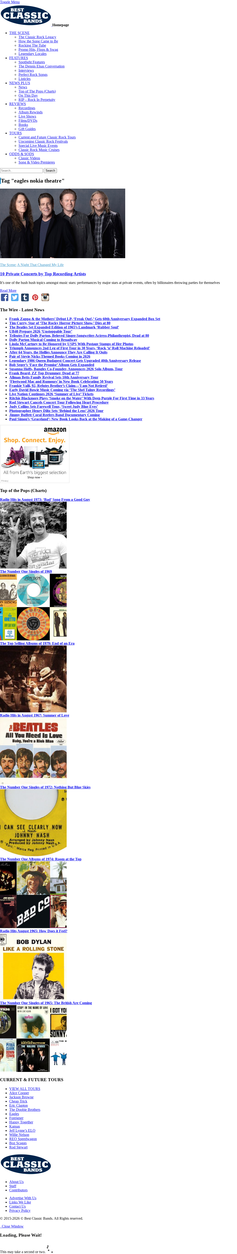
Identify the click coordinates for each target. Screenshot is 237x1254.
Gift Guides (27, 129)
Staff (12, 1186)
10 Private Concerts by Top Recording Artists (43, 273)
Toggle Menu (10, 2)
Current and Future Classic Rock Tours (47, 137)
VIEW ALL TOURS (24, 1089)
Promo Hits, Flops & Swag (38, 49)
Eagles (14, 1114)
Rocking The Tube (32, 45)
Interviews (26, 70)
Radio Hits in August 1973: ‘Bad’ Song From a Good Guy (45, 500)
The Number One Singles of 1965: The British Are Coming (46, 1003)
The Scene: (8, 265)
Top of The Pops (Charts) (37, 91)
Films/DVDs (28, 120)
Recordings (27, 108)
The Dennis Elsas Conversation (42, 66)
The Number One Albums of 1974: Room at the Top (40, 859)
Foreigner (16, 1118)
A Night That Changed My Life (40, 265)
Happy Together (21, 1122)
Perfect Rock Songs (33, 75)
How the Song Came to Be (38, 41)
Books (23, 125)
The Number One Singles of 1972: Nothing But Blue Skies (45, 787)
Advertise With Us (22, 1198)
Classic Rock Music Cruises (39, 150)
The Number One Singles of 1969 (26, 571)
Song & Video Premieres (37, 162)
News (23, 87)
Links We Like (20, 1202)
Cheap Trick (18, 1101)
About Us (16, 1182)
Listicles (25, 79)
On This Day (28, 95)
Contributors (18, 1190)
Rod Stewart (18, 1147)
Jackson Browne (21, 1097)
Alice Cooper (19, 1093)
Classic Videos (29, 158)
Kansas (14, 1126)
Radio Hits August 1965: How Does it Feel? (33, 931)
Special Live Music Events (38, 146)
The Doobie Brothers (24, 1110)
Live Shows (27, 116)
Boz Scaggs (18, 1143)
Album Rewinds (31, 112)
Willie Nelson (19, 1135)
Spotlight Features (32, 62)
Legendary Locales (33, 54)
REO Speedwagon (23, 1139)
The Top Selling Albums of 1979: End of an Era (37, 643)
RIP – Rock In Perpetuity (37, 100)
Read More (8, 291)
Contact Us (17, 1206)
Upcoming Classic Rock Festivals (43, 141)
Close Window (12, 1226)
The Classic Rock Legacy (37, 37)
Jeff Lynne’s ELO (22, 1130)
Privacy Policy (20, 1210)
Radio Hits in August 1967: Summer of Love (34, 715)
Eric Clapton (18, 1105)
